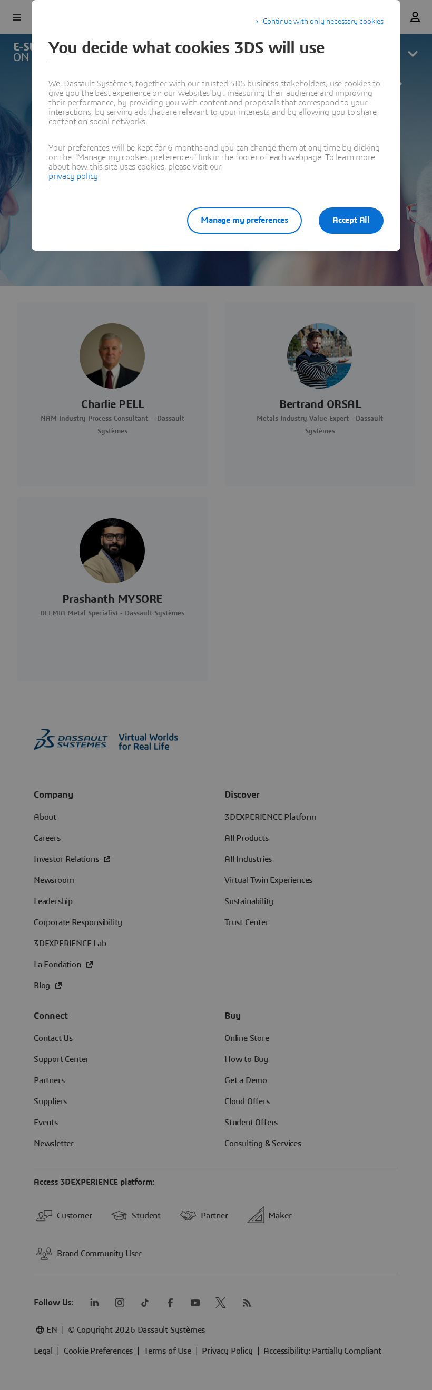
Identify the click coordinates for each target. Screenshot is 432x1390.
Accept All (351, 220)
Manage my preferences (244, 220)
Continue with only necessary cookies (323, 21)
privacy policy (73, 176)
